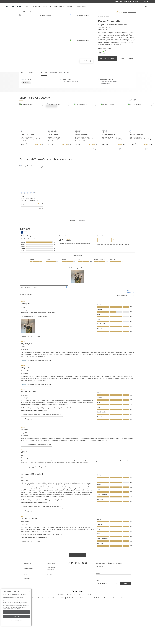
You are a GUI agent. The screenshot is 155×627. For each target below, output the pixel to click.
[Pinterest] (83, 563)
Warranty (27, 578)
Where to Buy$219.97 (107, 58)
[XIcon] (76, 563)
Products (26, 6)
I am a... (98, 580)
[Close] (29, 591)
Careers (34, 597)
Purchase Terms (71, 597)
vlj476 (22, 477)
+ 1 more (38, 193)
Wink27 (23, 307)
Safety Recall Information (51, 568)
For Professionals (59, 6)
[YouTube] (86, 563)
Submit (125, 583)
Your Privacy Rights (118, 597)
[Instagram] (69, 563)
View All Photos (87, 61)
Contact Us (27, 563)
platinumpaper (25, 521)
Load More (77, 555)
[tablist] (77, 221)
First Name (99, 566)
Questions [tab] (82, 220)
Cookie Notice (98, 597)
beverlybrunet (25, 395)
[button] (99, 240)
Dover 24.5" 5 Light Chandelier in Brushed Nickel (48, 414)
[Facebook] (72, 563)
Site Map (49, 574)
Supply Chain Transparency (85, 597)
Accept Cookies (16, 612)
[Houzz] (79, 563)
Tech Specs (53, 72)
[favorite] (42, 105)
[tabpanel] (77, 392)
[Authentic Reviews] (24, 232)
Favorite (123, 58)
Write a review (132, 12)
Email (98, 573)
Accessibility (107, 597)
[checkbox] (100, 52)
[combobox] (146, 7)
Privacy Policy (42, 597)
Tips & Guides (47, 6)
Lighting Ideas (36, 6)
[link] (68, 240)
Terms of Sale (61, 597)
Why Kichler (71, 6)
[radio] (100, 52)
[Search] (146, 7)
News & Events (28, 568)
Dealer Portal (51, 563)
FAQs (25, 574)
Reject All (16, 616)
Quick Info (44, 72)
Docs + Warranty (64, 72)
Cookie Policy (17, 608)
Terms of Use (51, 597)
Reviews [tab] (72, 220)
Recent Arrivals (82, 6)
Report (38, 336)
